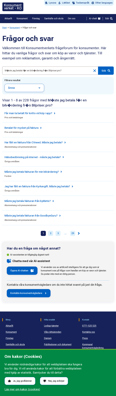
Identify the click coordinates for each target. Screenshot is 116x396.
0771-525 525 (89, 325)
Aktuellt (9, 325)
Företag (9, 338)
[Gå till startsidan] (12, 6)
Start (4, 28)
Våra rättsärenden (52, 332)
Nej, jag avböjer (56, 381)
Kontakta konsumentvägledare (26, 293)
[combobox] (50, 70)
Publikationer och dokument (57, 344)
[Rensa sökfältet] (94, 70)
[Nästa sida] (79, 233)
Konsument (15, 28)
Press (85, 338)
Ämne (11, 87)
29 (72, 233)
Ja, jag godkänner (22, 381)
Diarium (47, 338)
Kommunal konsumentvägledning (93, 346)
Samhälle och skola (15, 344)
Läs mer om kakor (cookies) (22, 389)
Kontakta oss (88, 332)
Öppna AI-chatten (19, 270)
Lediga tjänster (51, 325)
